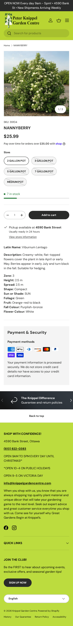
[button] (59, 20)
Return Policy (42, 616)
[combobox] (36, 33)
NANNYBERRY (20, 45)
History (7, 616)
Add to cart (49, 215)
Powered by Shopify (48, 610)
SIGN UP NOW (17, 582)
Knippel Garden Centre (24, 610)
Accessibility (59, 616)
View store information (23, 237)
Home (7, 45)
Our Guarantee (23, 616)
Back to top (36, 416)
